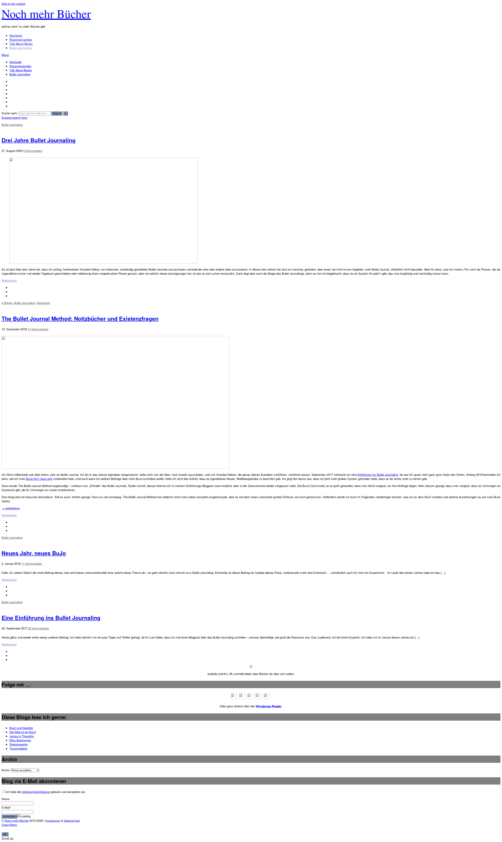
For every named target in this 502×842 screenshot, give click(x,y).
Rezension (43, 303)
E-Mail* (6, 807)
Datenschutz (72, 820)
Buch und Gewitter (21, 728)
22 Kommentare (38, 628)
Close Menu (9, 825)
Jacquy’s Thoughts (21, 736)
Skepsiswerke (18, 744)
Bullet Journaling (20, 48)
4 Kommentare (32, 151)
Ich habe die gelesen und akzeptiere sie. (45, 792)
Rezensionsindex (20, 40)
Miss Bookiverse (20, 740)
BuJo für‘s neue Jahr (39, 479)
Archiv (6, 770)
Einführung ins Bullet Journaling (377, 474)
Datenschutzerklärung (36, 792)
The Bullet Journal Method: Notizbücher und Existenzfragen (80, 318)
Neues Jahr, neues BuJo (34, 553)
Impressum (52, 820)
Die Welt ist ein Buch (22, 732)
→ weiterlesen (11, 508)
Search (57, 113)
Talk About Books (21, 44)
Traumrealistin (18, 748)
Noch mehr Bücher (46, 13)
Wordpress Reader (269, 706)
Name (5, 799)
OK (5, 834)
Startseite (15, 35)
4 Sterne (7, 303)
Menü (5, 55)
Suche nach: (10, 113)
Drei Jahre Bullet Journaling (38, 140)
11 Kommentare (38, 329)
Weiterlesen (9, 280)
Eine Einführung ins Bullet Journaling (51, 618)
